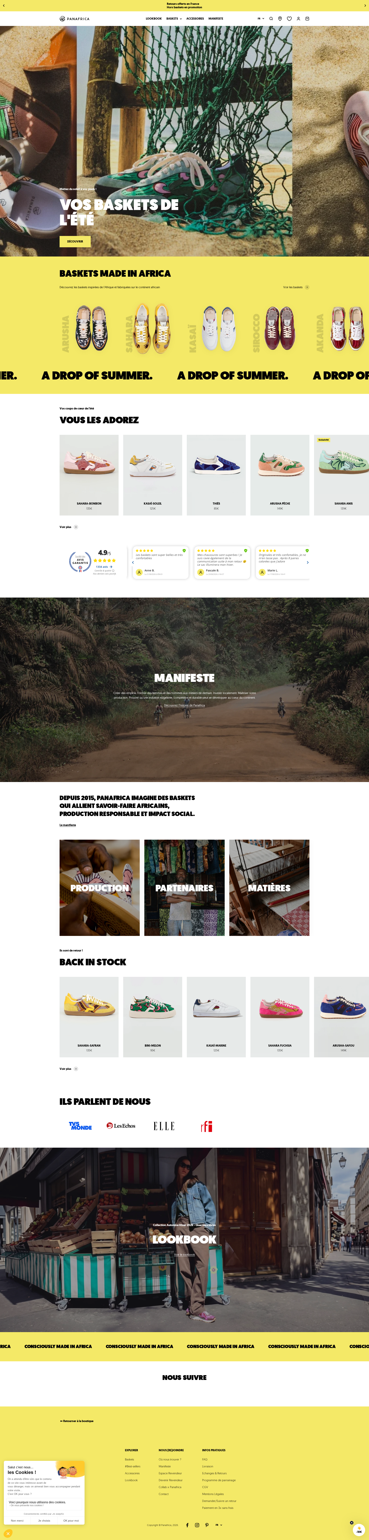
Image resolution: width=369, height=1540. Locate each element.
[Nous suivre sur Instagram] (197, 1525)
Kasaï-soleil (153, 504)
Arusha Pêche (280, 504)
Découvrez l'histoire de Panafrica (184, 705)
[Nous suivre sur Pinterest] (206, 1525)
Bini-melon (153, 1046)
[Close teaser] (352, 1523)
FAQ (204, 1459)
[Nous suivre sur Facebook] (187, 1525)
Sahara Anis (344, 504)
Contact (164, 1494)
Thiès (216, 504)
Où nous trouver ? (170, 1459)
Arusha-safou (343, 1046)
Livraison (207, 1466)
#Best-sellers (132, 1466)
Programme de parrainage (219, 1480)
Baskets (172, 19)
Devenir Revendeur (171, 1480)
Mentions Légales (213, 1494)
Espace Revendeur (170, 1473)
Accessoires (195, 19)
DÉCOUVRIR (75, 241)
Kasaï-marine (216, 1046)
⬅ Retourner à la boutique (76, 1421)
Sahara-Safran (89, 1046)
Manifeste (216, 19)
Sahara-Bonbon (89, 504)
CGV (205, 1487)
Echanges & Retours (214, 1473)
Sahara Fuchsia (280, 1046)
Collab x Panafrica (170, 1487)
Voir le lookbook (184, 1254)
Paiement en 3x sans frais (217, 1508)
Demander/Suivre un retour (219, 1501)
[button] (359, 1530)
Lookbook (154, 19)
